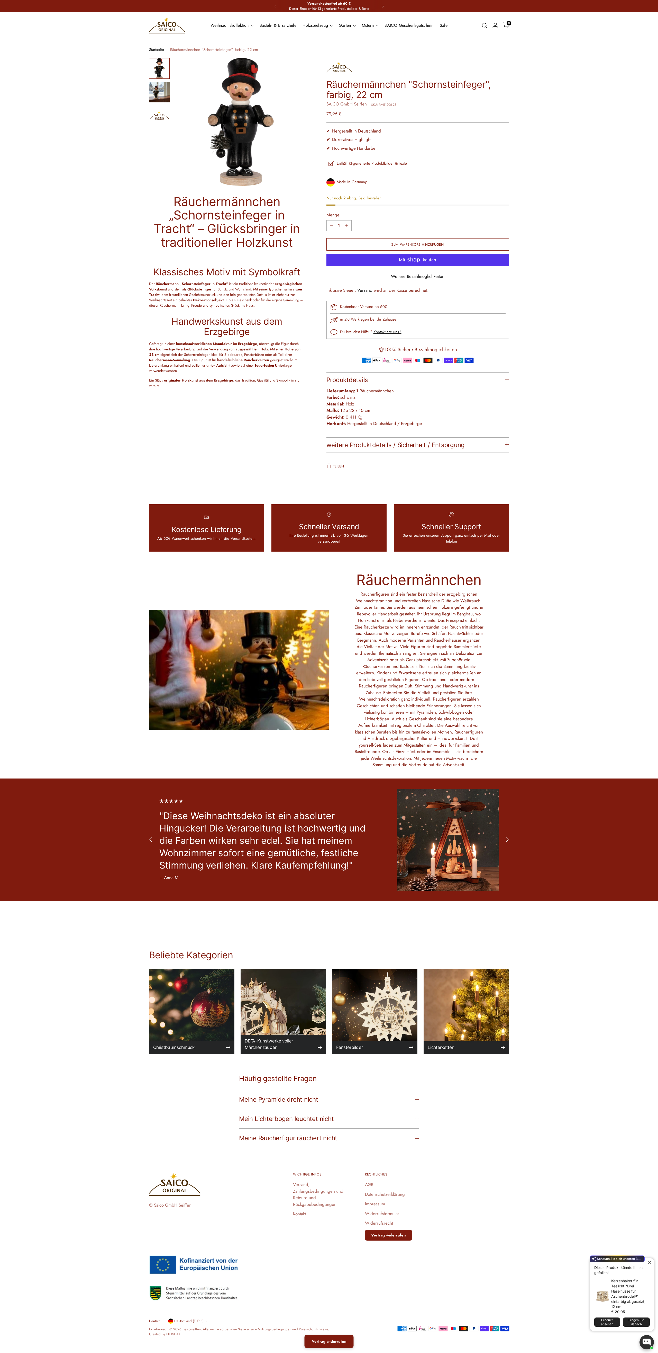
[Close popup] (649, 1263)
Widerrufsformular (382, 1213)
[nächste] (383, 6)
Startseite (156, 49)
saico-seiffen (192, 1329)
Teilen (338, 466)
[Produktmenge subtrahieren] (331, 225)
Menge (333, 215)
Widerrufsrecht (379, 1223)
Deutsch (154, 1321)
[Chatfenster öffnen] (646, 1342)
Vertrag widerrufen (388, 1235)
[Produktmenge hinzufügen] (346, 225)
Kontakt (299, 1214)
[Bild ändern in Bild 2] (159, 92)
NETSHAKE (174, 1334)
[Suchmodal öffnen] (484, 25)
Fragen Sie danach (636, 1322)
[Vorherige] (275, 6)
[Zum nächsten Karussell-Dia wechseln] (507, 839)
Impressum (375, 1204)
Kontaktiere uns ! (387, 332)
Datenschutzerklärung (385, 1194)
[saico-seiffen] (167, 25)
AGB (369, 1184)
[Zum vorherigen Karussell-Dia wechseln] (151, 839)
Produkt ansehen (607, 1322)
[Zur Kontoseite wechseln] (495, 25)
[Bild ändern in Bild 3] (159, 115)
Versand (364, 290)
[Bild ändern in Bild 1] (159, 68)
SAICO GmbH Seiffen (346, 104)
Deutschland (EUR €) (189, 1321)
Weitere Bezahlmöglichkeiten (417, 276)
